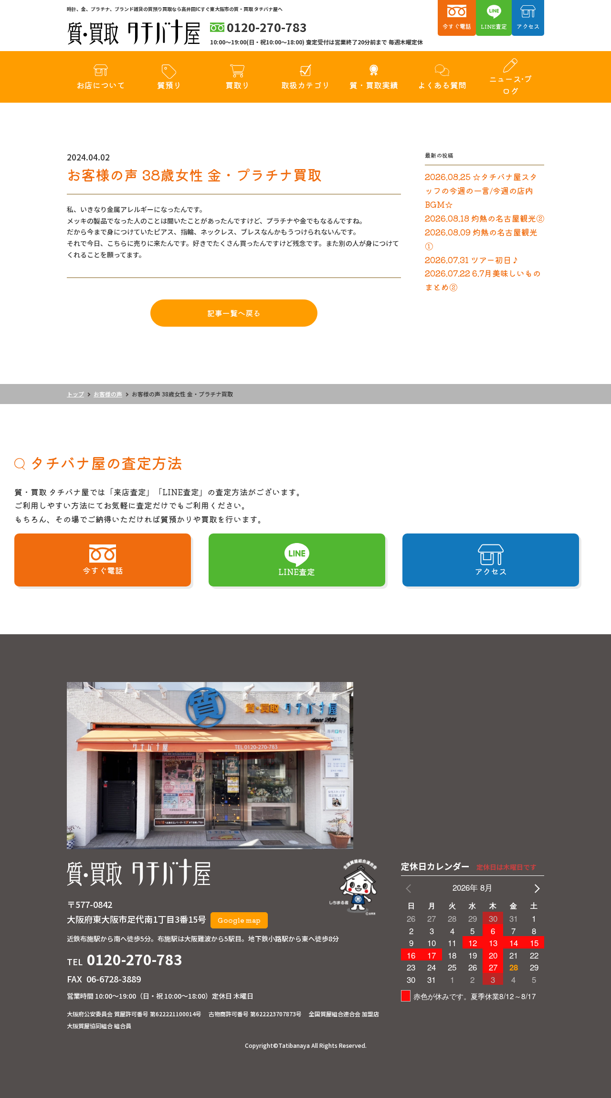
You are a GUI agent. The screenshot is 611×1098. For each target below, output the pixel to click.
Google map (239, 920)
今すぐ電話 (456, 26)
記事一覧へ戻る (234, 313)
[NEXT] (535, 888)
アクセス (527, 26)
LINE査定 (494, 26)
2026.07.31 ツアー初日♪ (472, 260)
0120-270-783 (134, 959)
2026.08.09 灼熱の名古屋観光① (481, 239)
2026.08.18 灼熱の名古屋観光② (484, 218)
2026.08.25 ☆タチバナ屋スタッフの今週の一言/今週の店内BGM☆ (481, 190)
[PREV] (410, 888)
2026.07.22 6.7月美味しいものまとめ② (483, 280)
